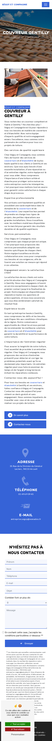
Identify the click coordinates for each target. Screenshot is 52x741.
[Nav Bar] (45, 4)
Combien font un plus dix (17, 597)
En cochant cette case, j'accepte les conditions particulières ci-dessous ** (24, 634)
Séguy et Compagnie (14, 4)
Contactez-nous (22, 424)
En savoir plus (21, 415)
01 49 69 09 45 (25, 494)
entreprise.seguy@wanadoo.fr (26, 519)
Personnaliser (17, 734)
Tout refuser (18, 729)
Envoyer (29, 643)
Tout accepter (18, 724)
